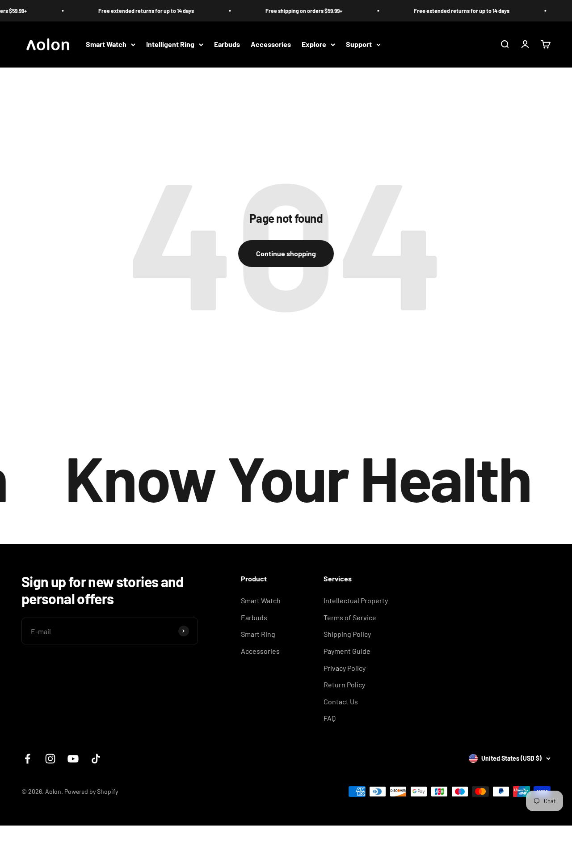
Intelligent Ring (170, 44)
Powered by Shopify (91, 791)
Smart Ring (258, 634)
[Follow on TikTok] (96, 759)
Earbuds (227, 44)
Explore (314, 44)
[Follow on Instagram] (50, 759)
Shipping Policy (347, 634)
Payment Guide (347, 651)
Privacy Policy (345, 668)
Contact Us (341, 701)
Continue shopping (286, 253)
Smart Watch (106, 44)
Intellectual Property (356, 600)
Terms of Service (350, 617)
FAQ (330, 718)
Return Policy (344, 684)
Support (359, 44)
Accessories (271, 44)
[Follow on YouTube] (73, 759)
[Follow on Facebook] (27, 759)
